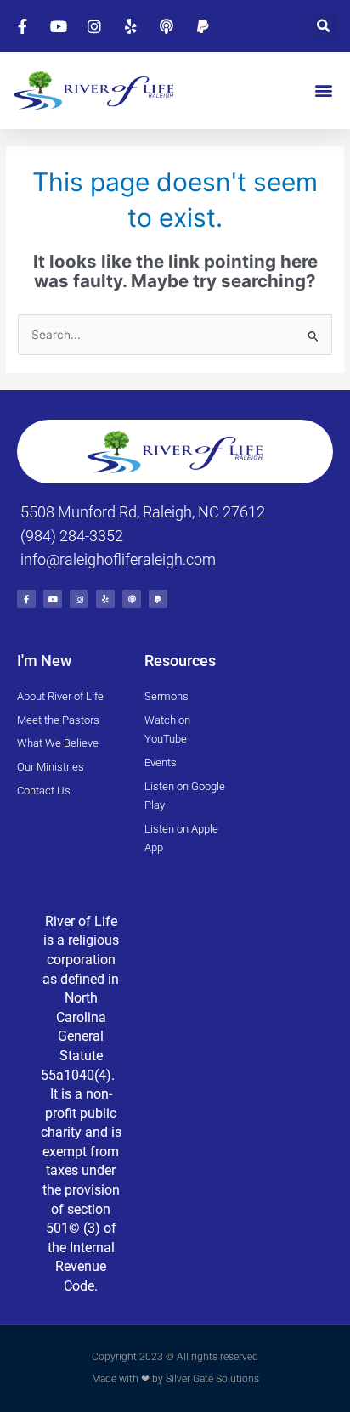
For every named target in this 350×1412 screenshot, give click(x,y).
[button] (324, 26)
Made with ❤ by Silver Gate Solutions (175, 1379)
